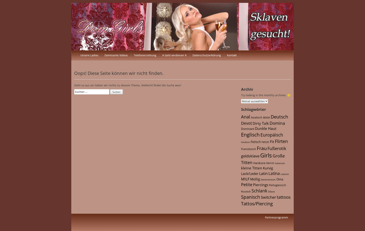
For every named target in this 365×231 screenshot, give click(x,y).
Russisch (246, 191)
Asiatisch (256, 117)
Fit (272, 141)
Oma (279, 179)
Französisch (248, 149)
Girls (266, 155)
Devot (246, 123)
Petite (246, 184)
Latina (274, 173)
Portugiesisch (277, 185)
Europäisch (271, 135)
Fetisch (256, 142)
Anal (245, 117)
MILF (245, 179)
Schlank (259, 191)
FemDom (245, 142)
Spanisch (250, 197)
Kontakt (232, 55)
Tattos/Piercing (257, 203)
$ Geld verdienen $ (174, 55)
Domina (277, 123)
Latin (263, 173)
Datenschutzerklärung (207, 55)
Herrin (270, 163)
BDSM (266, 117)
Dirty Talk (261, 123)
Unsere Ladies (89, 55)
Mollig (255, 179)
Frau (262, 148)
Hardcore (259, 163)
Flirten (281, 141)
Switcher (268, 197)
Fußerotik (276, 148)
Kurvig (268, 168)
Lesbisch (285, 174)
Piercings (260, 184)
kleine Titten (251, 168)
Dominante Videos (116, 55)
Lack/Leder (249, 173)
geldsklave (250, 156)
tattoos (283, 197)
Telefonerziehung (145, 55)
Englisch (250, 134)
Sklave (271, 191)
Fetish (265, 142)
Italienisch (280, 163)
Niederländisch (268, 179)
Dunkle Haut (265, 128)
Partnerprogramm (276, 217)
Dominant (247, 129)
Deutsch (279, 117)
